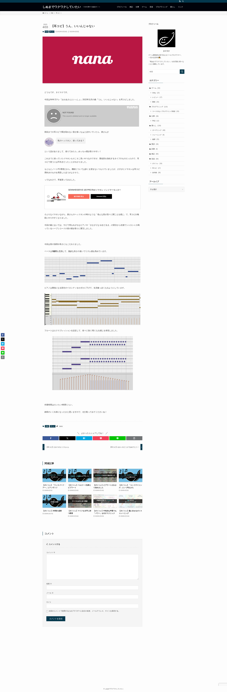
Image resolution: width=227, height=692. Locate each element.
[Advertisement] (113, 660)
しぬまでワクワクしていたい (62, 6)
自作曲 (156, 172)
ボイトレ (157, 163)
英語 (154, 144)
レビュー (157, 97)
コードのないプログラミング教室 (165, 111)
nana (61, 426)
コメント (50, 552)
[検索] (182, 1)
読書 (154, 149)
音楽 (46, 31)
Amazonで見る (101, 196)
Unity (155, 93)
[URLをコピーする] (134, 438)
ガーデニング (158, 130)
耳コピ (52, 31)
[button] (51, 438)
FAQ (155, 121)
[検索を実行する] (182, 71)
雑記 (154, 154)
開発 (155, 102)
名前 (49, 584)
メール (49, 593)
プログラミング (159, 107)
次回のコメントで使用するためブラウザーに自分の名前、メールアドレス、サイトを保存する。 (84, 611)
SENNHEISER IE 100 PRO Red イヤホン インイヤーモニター (94, 190)
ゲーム (155, 88)
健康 (155, 139)
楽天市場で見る (79, 196)
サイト (48, 602)
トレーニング (158, 135)
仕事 (154, 116)
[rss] (179, 1)
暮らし (156, 125)
